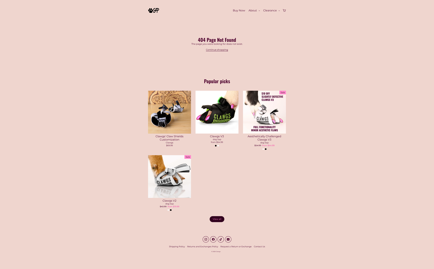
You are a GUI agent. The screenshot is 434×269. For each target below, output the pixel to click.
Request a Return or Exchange (236, 246)
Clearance (270, 10)
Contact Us (259, 246)
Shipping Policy (177, 246)
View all (217, 219)
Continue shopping (217, 49)
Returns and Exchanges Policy (202, 246)
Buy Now (239, 10)
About (253, 10)
